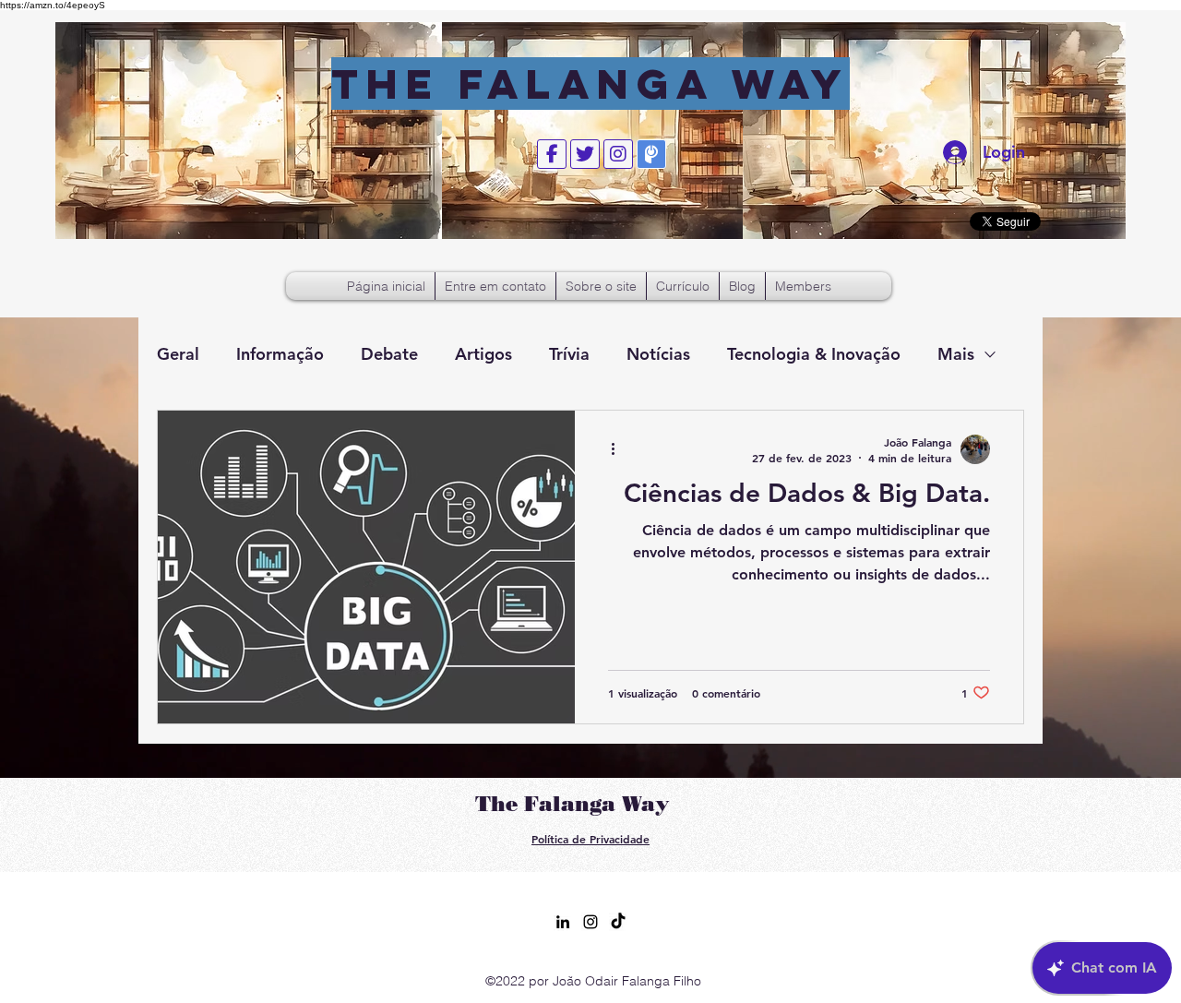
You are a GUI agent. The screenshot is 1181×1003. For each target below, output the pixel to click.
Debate (389, 353)
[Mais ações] (619, 449)
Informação (280, 353)
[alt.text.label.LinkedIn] (563, 922)
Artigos (483, 353)
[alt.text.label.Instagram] (590, 922)
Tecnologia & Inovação (814, 353)
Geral (178, 353)
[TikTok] (618, 922)
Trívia (569, 353)
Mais (955, 353)
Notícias (658, 353)
